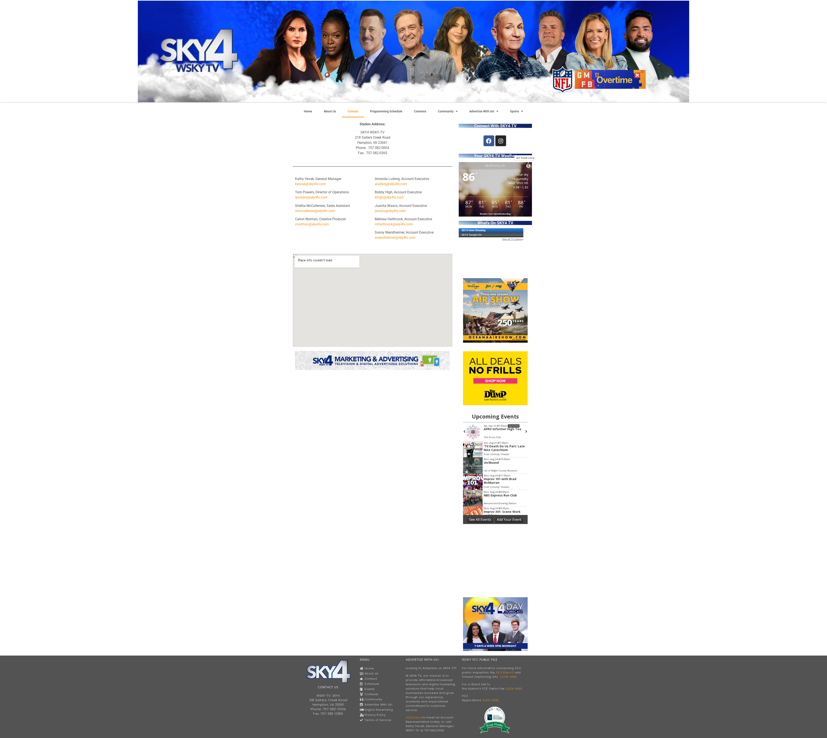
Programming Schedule (386, 111)
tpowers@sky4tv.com (311, 197)
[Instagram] (500, 140)
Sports (514, 111)
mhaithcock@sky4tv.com (394, 224)
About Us (330, 111)
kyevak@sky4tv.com (310, 184)
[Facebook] (488, 140)
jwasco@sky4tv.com (390, 211)
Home (308, 111)
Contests (420, 111)
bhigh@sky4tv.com (389, 197)
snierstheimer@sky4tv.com (395, 238)
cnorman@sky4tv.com (312, 224)
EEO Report (505, 672)
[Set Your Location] (528, 165)
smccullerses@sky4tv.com (315, 211)
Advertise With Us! (481, 111)
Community (446, 111)
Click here (413, 717)
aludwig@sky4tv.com (391, 184)
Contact (353, 111)
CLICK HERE (508, 677)
